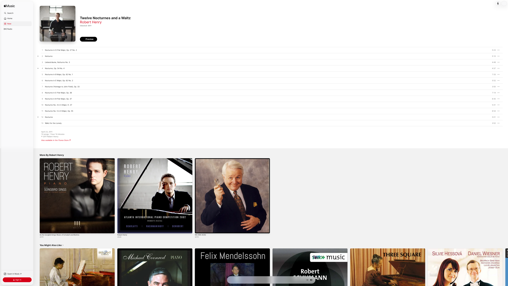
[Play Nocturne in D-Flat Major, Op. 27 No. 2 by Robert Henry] (42, 50)
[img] (9, 6)
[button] (17, 13)
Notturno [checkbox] (49, 56)
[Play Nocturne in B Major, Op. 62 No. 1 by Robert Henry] (42, 74)
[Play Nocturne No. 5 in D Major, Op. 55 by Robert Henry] (42, 111)
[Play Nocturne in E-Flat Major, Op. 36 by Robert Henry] (42, 93)
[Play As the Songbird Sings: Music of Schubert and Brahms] (43, 230)
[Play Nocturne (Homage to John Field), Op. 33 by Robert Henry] (42, 87)
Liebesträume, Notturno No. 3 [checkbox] (57, 62)
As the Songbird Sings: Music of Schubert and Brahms (62, 159)
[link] (52, 245)
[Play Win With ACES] (198, 230)
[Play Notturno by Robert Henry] (42, 56)
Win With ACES (201, 159)
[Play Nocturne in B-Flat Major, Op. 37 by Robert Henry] (42, 99)
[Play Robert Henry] (121, 230)
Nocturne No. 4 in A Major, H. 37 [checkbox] (58, 105)
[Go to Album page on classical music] (498, 3)
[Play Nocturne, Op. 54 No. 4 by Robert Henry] (42, 68)
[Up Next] (307, 280)
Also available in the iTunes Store (55, 140)
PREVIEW (493, 50)
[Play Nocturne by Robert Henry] (42, 117)
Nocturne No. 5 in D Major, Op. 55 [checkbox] (59, 111)
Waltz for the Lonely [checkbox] (53, 123)
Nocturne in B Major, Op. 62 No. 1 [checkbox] (59, 74)
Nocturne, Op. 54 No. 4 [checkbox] (54, 68)
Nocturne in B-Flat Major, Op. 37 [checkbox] (58, 99)
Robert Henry (91, 22)
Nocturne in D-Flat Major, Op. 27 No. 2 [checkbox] (61, 50)
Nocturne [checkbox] (49, 117)
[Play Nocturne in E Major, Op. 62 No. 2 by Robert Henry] (42, 80)
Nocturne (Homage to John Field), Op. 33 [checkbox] (62, 87)
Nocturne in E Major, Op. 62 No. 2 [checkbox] (59, 80)
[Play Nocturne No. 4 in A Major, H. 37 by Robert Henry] (42, 105)
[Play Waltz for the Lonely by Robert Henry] (42, 123)
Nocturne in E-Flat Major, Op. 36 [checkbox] (58, 93)
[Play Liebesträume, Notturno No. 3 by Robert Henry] (42, 62)
